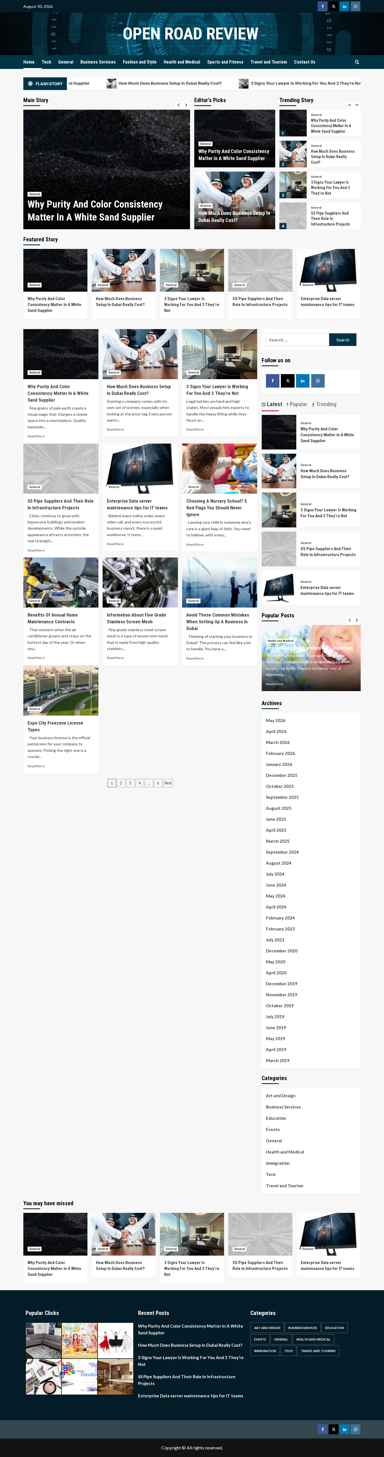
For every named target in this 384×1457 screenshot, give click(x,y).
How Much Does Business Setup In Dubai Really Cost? (111, 83)
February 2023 (280, 928)
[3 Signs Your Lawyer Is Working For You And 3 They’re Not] (292, 154)
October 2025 (280, 786)
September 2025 (282, 797)
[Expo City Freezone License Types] (60, 690)
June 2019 (276, 1027)
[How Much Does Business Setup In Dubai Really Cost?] (112, 169)
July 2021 (275, 939)
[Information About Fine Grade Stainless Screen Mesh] (140, 582)
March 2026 (278, 742)
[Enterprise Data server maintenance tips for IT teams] (292, 216)
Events (273, 1129)
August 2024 (279, 862)
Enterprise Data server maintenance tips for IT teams (331, 218)
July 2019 (275, 1016)
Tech (46, 62)
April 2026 (276, 731)
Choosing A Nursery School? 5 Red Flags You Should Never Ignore (216, 507)
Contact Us (304, 62)
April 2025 (276, 830)
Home (29, 62)
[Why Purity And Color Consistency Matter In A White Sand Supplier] (55, 270)
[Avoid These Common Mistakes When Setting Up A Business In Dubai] (219, 582)
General (65, 62)
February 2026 (280, 753)
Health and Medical (182, 62)
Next (168, 783)
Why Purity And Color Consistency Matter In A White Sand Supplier (54, 304)
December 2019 (281, 983)
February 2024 (280, 917)
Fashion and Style (140, 62)
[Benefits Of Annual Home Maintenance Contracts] (60, 582)
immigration (278, 1163)
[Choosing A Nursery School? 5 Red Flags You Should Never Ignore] (219, 469)
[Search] (357, 62)
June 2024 (276, 884)
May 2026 (275, 720)
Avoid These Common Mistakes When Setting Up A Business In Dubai (217, 621)
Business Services (98, 62)
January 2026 (279, 764)
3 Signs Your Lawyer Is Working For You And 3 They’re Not (247, 83)
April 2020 (276, 972)
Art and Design (280, 1095)
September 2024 (282, 852)
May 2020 (275, 961)
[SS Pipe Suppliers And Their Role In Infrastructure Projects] (292, 185)
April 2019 (276, 1049)
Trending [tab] (325, 404)
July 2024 (275, 873)
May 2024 (275, 895)
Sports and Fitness (225, 62)
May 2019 (275, 1038)
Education (276, 1118)
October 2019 (280, 1005)
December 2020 (281, 950)
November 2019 (281, 994)
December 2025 (281, 775)
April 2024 (276, 906)
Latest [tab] (274, 404)
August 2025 (279, 808)
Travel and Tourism (268, 62)
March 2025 (278, 841)
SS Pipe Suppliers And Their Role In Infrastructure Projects (330, 187)
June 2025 (276, 819)
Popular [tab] (298, 404)
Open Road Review (191, 34)
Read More (36, 436)
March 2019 (278, 1060)
